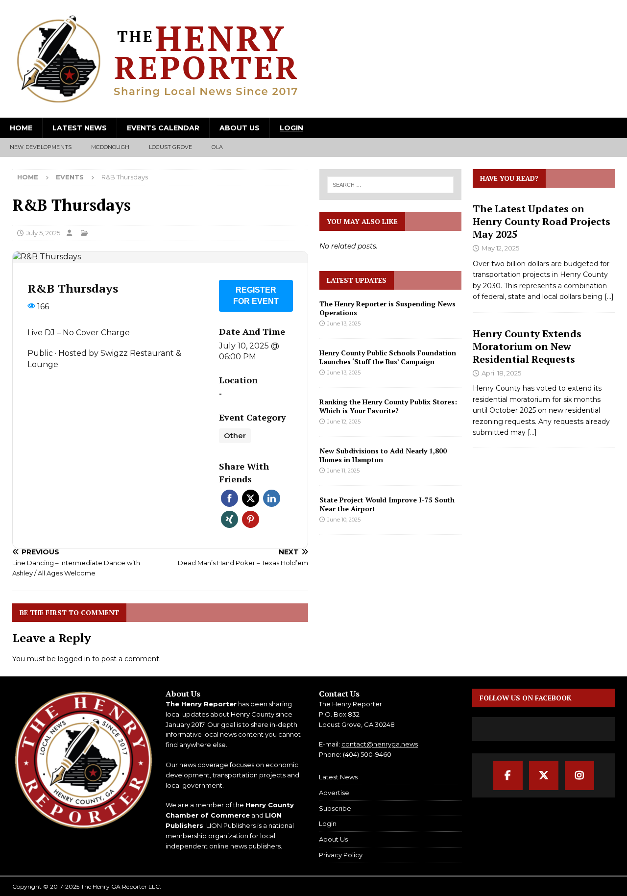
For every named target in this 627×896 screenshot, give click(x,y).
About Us (239, 128)
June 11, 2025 (343, 470)
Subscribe (335, 808)
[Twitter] (543, 775)
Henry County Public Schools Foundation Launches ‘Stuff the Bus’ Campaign (387, 357)
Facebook (229, 498)
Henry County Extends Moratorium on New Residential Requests (527, 346)
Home (21, 128)
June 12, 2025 (344, 421)
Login (291, 128)
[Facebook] (508, 775)
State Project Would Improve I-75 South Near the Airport (387, 504)
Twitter (250, 498)
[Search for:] (390, 184)
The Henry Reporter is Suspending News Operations (387, 308)
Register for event (256, 295)
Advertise (334, 792)
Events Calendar (163, 128)
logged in (74, 658)
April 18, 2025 (501, 373)
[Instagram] (579, 775)
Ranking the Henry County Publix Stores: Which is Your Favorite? (388, 406)
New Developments (41, 147)
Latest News (79, 128)
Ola (217, 147)
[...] (609, 296)
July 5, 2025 (43, 233)
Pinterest (250, 519)
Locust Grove (170, 147)
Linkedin (271, 498)
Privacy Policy (340, 855)
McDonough (110, 147)
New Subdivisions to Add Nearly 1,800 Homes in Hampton (383, 455)
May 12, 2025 (500, 248)
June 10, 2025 (344, 519)
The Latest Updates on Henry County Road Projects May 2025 (541, 221)
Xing (229, 519)
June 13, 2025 (344, 323)
